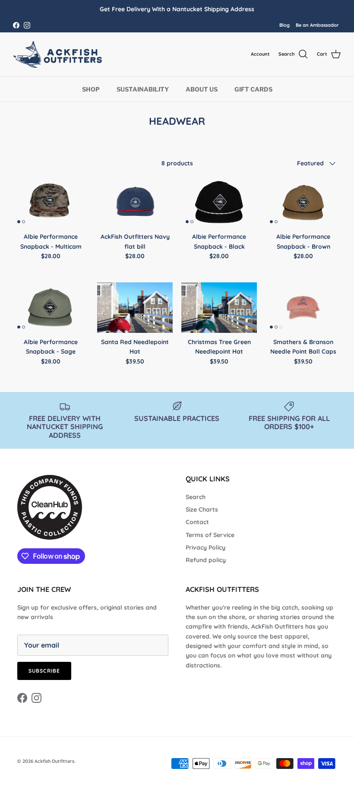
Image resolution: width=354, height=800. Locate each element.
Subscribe (44, 670)
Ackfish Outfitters (54, 761)
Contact (197, 522)
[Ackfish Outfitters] (60, 54)
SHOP (91, 89)
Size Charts (202, 509)
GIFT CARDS (253, 89)
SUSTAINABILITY (143, 89)
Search (195, 497)
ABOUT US (202, 89)
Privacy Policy (205, 547)
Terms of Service (210, 535)
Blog (284, 25)
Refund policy (206, 560)
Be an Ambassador (317, 25)
